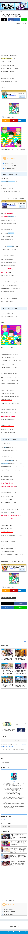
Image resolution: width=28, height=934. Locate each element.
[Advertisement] (14, 39)
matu (14, 781)
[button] (25, 762)
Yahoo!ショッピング (22, 120)
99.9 (3, 116)
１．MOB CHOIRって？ (10, 163)
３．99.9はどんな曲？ (10, 168)
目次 (8, 158)
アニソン (14, 597)
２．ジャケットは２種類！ (11, 165)
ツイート (3, 819)
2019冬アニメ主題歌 (6, 597)
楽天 (14, 120)
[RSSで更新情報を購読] (17, 810)
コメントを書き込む (14, 740)
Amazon (6, 120)
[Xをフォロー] (11, 810)
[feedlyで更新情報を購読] (15, 810)
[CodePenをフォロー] (13, 810)
